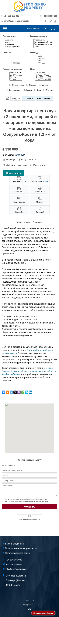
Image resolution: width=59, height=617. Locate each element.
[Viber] (19, 392)
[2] (16, 58)
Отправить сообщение (43, 613)
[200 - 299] (43, 61)
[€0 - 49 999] (43, 73)
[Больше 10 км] (16, 73)
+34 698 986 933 (11, 16)
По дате (16, 98)
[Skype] (26, 392)
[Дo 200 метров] (16, 75)
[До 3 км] (16, 79)
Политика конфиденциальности (21, 548)
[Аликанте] (16, 40)
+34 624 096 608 (49, 16)
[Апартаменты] (43, 40)
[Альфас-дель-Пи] (16, 46)
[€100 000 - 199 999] (43, 77)
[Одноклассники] (7, 392)
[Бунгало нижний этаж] (43, 44)
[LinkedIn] (30, 392)
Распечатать (39, 165)
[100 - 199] (43, 58)
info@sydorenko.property (16, 21)
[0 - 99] (43, 56)
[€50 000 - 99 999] (43, 75)
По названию (43, 98)
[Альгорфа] (16, 44)
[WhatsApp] (22, 392)
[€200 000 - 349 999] (43, 79)
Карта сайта (29, 600)
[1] (16, 56)
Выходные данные (14, 543)
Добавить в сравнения (16, 165)
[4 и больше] (16, 63)
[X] (15, 392)
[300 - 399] (43, 63)
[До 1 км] (16, 77)
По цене (28, 98)
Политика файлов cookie (17, 552)
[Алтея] (16, 42)
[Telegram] (11, 392)
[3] (16, 61)
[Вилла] (43, 46)
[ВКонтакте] (3, 392)
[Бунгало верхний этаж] (43, 42)
